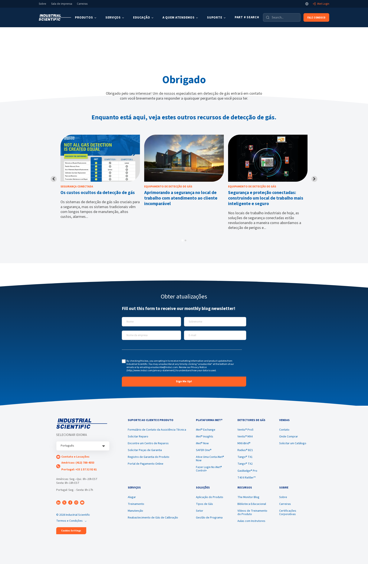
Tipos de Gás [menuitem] (204, 504)
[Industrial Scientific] (55, 17)
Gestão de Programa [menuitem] (209, 517)
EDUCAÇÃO (141, 17)
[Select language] (307, 4)
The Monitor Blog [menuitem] (248, 497)
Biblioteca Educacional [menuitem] (251, 504)
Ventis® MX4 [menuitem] (245, 436)
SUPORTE (214, 17)
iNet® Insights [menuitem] (204, 436)
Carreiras (82, 4)
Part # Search (247, 17)
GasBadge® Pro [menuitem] (247, 471)
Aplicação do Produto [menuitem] (209, 497)
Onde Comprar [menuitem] (288, 436)
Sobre (42, 4)
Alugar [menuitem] (132, 497)
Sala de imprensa (61, 4)
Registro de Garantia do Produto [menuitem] (148, 457)
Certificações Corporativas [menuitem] (287, 512)
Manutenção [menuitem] (135, 511)
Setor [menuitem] (199, 511)
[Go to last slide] (54, 179)
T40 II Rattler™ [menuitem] (246, 477)
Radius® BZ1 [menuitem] (245, 450)
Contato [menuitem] (284, 430)
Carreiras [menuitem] (285, 504)
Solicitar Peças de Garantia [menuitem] (145, 450)
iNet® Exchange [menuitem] (205, 430)
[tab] (182, 240)
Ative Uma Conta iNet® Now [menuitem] (210, 459)
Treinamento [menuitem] (136, 504)
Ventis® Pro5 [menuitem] (245, 430)
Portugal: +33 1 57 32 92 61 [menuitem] (79, 469)
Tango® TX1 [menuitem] (245, 457)
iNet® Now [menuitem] (202, 443)
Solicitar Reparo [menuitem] (138, 436)
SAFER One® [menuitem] (203, 450)
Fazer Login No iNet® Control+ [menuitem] (209, 469)
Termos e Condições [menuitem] (69, 521)
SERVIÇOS (113, 17)
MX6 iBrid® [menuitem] (243, 443)
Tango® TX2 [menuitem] (245, 464)
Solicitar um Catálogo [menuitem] (292, 443)
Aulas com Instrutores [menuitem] (251, 521)
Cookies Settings (71, 530)
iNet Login (323, 4)
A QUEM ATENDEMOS (178, 17)
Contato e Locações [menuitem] (75, 457)
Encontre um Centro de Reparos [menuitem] (148, 443)
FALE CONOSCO (316, 17)
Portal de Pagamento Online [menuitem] (145, 464)
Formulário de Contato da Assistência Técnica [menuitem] (157, 430)
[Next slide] (314, 179)
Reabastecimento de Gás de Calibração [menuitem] (153, 517)
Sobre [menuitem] (283, 497)
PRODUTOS (84, 17)
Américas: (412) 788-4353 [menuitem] (77, 463)
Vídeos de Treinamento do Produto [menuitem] (252, 512)
